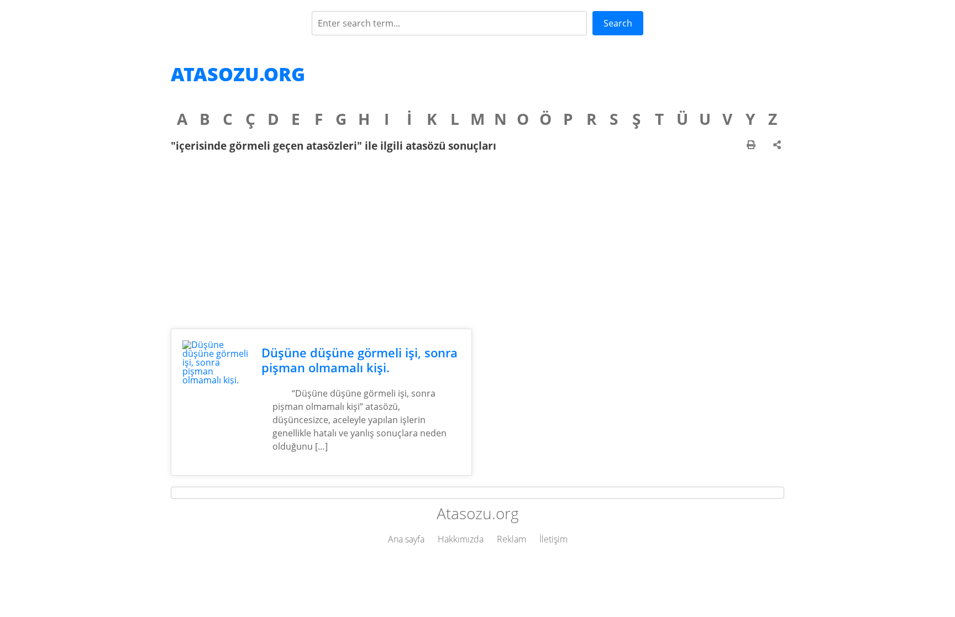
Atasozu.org (238, 74)
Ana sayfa (406, 539)
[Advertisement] (477, 240)
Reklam (511, 539)
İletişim (553, 539)
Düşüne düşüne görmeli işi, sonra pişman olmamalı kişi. (359, 360)
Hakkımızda (461, 539)
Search (618, 23)
